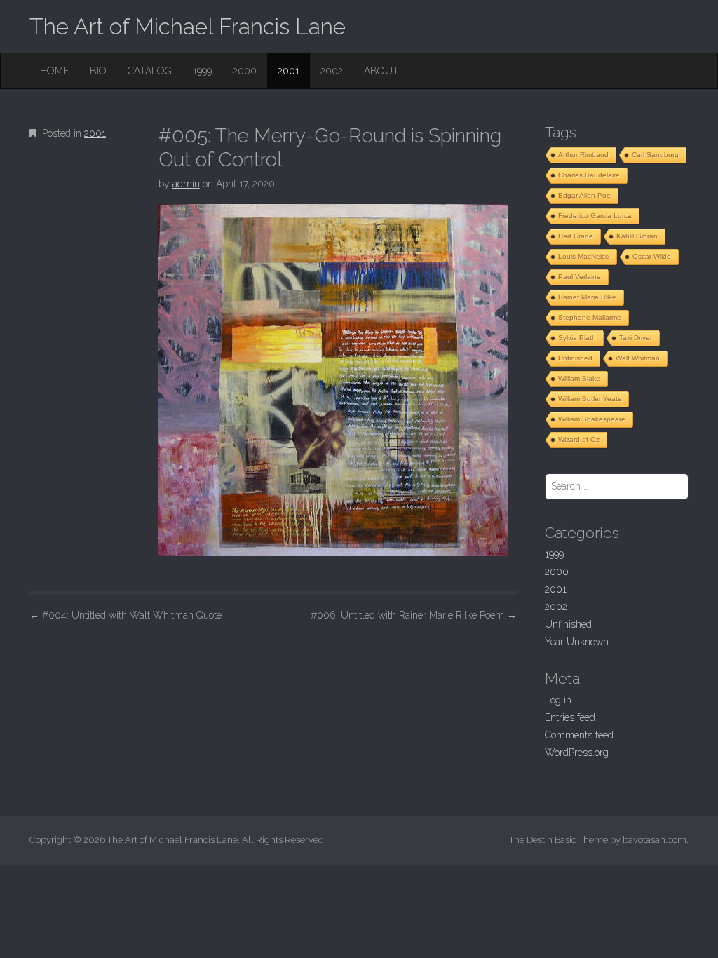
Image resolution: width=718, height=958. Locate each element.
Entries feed (570, 717)
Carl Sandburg (655, 154)
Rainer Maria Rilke (587, 297)
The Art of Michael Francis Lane (187, 26)
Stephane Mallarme (589, 317)
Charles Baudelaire (589, 175)
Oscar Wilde (651, 256)
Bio (98, 70)
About (381, 70)
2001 (288, 70)
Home (54, 70)
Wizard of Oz (579, 439)
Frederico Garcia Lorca (595, 216)
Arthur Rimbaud (583, 154)
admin (186, 183)
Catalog (150, 70)
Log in (558, 700)
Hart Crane (575, 236)
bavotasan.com (654, 840)
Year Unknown (577, 641)
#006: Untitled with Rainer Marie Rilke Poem (414, 615)
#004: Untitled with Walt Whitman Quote (125, 615)
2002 (331, 70)
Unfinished (575, 358)
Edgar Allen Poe (584, 195)
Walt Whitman (638, 358)
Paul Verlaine (579, 277)
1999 (202, 70)
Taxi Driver (635, 338)
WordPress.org (577, 752)
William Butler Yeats (589, 399)
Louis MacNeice (583, 256)
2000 (245, 70)
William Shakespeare (591, 419)
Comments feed (579, 735)
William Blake (579, 378)
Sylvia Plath (577, 338)
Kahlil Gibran (637, 236)
